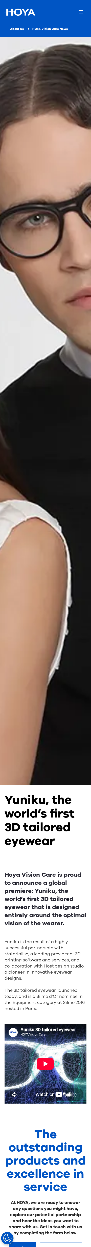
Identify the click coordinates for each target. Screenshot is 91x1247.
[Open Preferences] (7, 1238)
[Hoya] (19, 12)
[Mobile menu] (81, 12)
